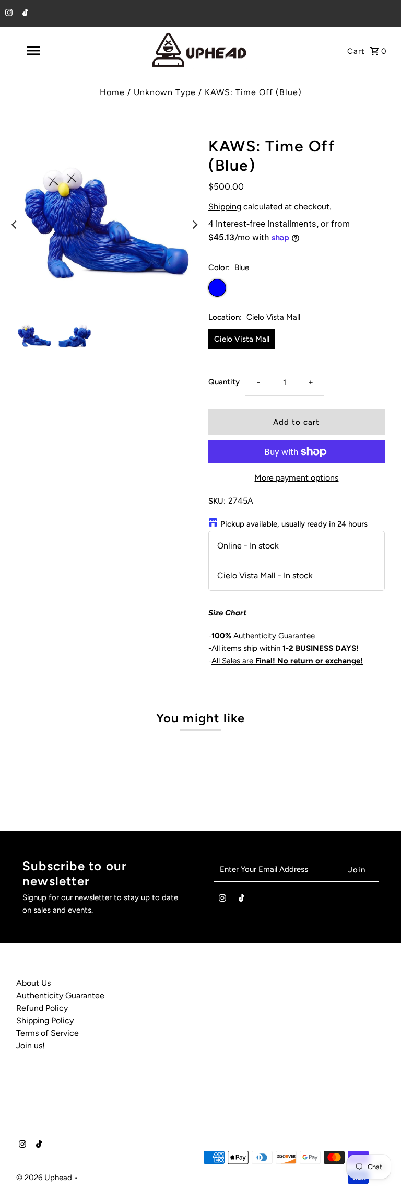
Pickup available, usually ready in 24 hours (294, 524)
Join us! (30, 1046)
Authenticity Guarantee (263, 635)
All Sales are (287, 661)
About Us (33, 983)
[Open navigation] (51, 51)
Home (112, 92)
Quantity (224, 382)
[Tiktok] (24, 13)
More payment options (296, 478)
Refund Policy (42, 1008)
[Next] (194, 224)
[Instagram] (8, 13)
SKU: (217, 501)
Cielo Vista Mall (241, 339)
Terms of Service (47, 1033)
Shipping (224, 207)
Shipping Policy (45, 1020)
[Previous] (14, 224)
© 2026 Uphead (45, 1177)
